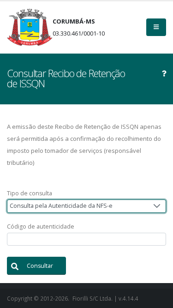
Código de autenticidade (40, 226)
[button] (36, 266)
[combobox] (86, 206)
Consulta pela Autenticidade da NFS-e (61, 206)
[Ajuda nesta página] (164, 73)
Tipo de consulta (29, 193)
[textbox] (86, 239)
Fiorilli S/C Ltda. (92, 298)
